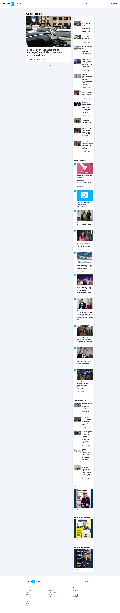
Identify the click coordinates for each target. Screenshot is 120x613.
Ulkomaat (28, 597)
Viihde (27, 608)
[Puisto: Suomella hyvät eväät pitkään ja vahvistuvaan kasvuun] (77, 122)
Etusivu (71, 4)
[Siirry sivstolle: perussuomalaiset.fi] (83, 595)
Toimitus (51, 594)
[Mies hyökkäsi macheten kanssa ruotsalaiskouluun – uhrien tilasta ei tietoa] (77, 38)
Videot (86, 4)
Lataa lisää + (48, 66)
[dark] (112, 4)
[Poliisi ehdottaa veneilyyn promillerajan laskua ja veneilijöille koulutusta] (77, 94)
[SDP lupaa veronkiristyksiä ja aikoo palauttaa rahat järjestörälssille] (85, 215)
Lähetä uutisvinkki (53, 597)
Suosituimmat (79, 4)
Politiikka (29, 59)
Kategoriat (93, 4)
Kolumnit (28, 606)
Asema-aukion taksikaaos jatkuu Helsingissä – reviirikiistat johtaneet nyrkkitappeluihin (44, 52)
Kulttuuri (28, 601)
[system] (114, 4)
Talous (33, 59)
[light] (115, 4)
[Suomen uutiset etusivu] (12, 4)
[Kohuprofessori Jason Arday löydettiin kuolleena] (85, 195)
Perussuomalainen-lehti (55, 599)
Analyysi (28, 594)
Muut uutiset (29, 599)
